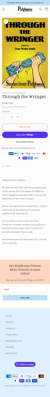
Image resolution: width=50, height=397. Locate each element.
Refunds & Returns (14, 341)
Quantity (5, 111)
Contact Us (10, 328)
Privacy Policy (11, 334)
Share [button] (8, 166)
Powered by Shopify (38, 386)
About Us (9, 322)
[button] (3, 9)
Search (8, 316)
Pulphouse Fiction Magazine (20, 386)
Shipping (5, 107)
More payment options (25, 141)
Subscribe (25, 297)
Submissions (11, 353)
